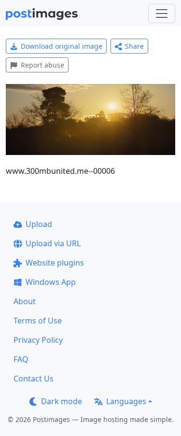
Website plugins (55, 262)
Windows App (51, 282)
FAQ (21, 359)
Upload (39, 224)
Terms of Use (38, 320)
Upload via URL (53, 243)
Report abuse (42, 65)
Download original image (61, 46)
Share (134, 46)
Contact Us (34, 378)
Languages (126, 401)
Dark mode (61, 401)
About (25, 301)
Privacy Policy (38, 340)
